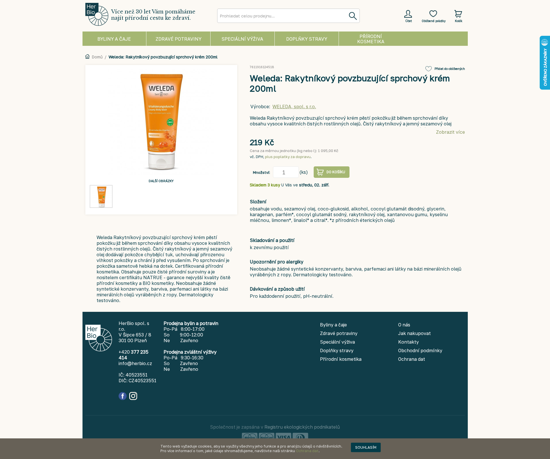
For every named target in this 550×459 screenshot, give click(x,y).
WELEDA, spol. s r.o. (294, 106)
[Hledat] (352, 16)
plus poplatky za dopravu (288, 156)
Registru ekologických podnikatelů (302, 427)
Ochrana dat (307, 450)
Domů (97, 56)
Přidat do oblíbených (450, 68)
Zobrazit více (450, 132)
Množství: (261, 172)
